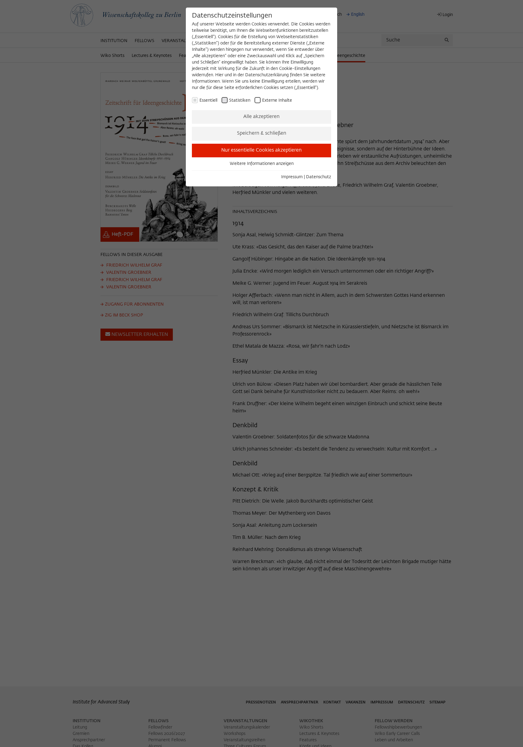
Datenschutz (318, 177)
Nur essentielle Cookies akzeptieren (261, 150)
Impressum (292, 177)
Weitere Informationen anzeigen (262, 164)
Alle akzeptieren (261, 116)
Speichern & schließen (261, 133)
